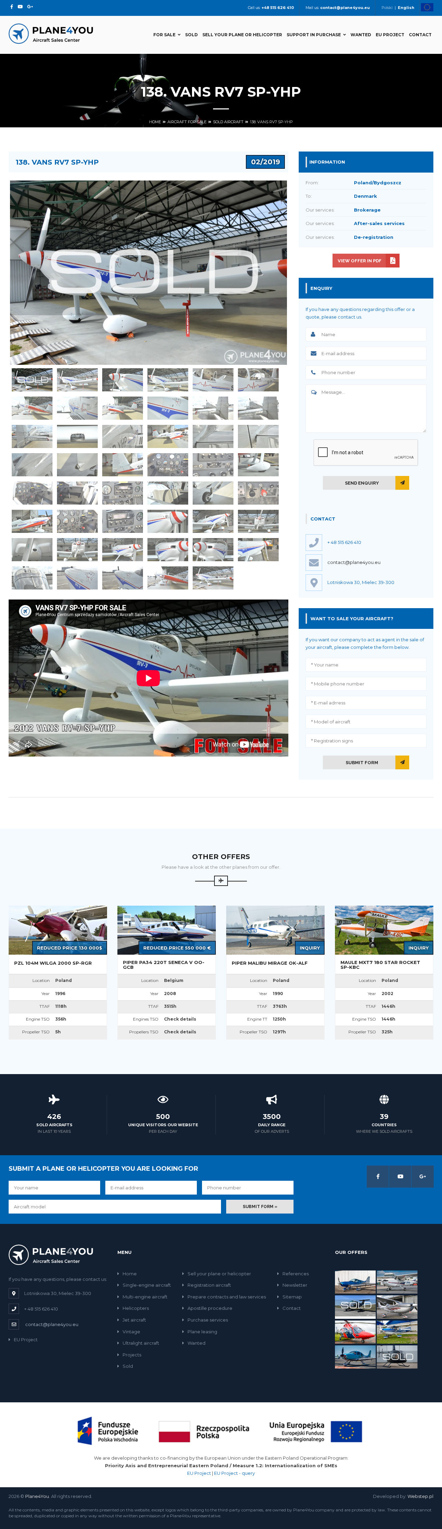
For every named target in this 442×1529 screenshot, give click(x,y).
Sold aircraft (228, 121)
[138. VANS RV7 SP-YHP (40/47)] (167, 549)
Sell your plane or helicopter (242, 34)
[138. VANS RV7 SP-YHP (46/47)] (167, 578)
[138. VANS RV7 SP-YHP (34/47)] (167, 521)
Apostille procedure (210, 1308)
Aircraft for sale (186, 121)
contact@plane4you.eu (354, 562)
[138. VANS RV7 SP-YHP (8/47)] (77, 408)
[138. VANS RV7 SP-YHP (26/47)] (77, 493)
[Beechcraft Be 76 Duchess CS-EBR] (355, 1306)
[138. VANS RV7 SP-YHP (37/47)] (32, 549)
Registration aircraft (209, 1285)
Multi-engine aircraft (145, 1296)
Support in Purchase (314, 34)
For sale (164, 34)
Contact (420, 34)
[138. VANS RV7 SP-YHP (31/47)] (32, 521)
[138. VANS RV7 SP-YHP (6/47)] (258, 379)
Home (155, 121)
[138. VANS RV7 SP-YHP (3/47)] (122, 379)
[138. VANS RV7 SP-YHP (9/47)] (122, 408)
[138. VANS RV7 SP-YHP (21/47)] (122, 464)
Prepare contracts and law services (227, 1296)
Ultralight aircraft (141, 1343)
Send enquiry (362, 483)
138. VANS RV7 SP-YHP (271, 121)
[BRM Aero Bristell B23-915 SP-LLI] (355, 1281)
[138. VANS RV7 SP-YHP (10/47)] (167, 408)
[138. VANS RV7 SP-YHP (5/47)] (213, 379)
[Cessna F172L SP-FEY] (397, 1281)
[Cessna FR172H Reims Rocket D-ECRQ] (397, 1331)
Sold (191, 34)
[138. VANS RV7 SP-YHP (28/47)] (167, 493)
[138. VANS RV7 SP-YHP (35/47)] (213, 521)
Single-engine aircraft (147, 1285)
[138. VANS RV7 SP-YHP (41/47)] (213, 549)
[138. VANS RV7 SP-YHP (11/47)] (213, 408)
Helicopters (136, 1308)
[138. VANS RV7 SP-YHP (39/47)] (122, 549)
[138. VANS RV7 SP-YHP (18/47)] (258, 436)
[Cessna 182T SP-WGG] (397, 1306)
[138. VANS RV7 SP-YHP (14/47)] (77, 436)
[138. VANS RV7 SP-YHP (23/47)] (213, 464)
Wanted (360, 34)
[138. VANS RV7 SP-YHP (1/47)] (32, 379)
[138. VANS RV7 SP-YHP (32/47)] (77, 521)
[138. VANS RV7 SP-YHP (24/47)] (258, 464)
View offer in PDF (360, 260)
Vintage (131, 1331)
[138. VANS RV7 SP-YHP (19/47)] (32, 464)
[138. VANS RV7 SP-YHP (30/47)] (258, 493)
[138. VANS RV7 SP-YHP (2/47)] (77, 379)
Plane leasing (202, 1331)
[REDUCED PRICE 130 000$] (58, 929)
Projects (132, 1354)
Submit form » (260, 1206)
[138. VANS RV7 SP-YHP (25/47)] (32, 493)
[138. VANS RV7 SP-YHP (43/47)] (32, 578)
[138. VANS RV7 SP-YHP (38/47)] (77, 549)
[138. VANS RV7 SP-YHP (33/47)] (122, 521)
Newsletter (294, 1285)
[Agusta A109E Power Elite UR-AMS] (355, 1331)
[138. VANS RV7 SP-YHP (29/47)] (213, 493)
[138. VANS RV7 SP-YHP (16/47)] (167, 436)
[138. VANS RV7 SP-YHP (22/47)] (167, 464)
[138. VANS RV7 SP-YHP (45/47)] (122, 578)
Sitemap (292, 1296)
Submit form (362, 762)
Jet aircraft (134, 1320)
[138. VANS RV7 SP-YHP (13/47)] (32, 436)
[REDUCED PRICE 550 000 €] (166, 929)
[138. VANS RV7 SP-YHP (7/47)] (32, 408)
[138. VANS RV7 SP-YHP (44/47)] (77, 578)
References (295, 1273)
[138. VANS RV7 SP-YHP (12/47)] (258, 408)
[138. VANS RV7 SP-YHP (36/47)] (258, 521)
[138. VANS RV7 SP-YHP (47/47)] (213, 578)
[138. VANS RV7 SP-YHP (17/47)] (213, 436)
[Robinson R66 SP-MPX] (397, 1356)
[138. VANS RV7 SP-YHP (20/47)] (77, 464)
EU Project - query (234, 1473)
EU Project (390, 34)
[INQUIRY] (275, 929)
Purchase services (208, 1320)
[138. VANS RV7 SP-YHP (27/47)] (122, 493)
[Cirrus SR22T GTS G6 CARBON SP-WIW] (355, 1356)
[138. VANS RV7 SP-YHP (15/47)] (122, 436)
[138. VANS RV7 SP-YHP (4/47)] (167, 379)
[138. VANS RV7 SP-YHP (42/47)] (258, 549)
